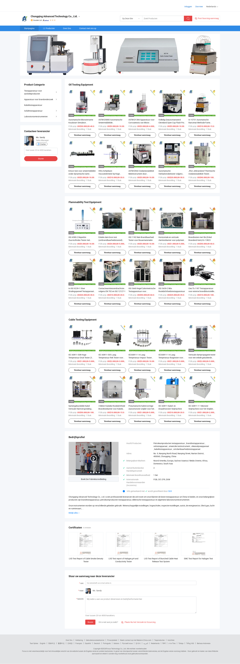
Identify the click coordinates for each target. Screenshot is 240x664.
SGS (170, 491)
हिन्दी (164, 643)
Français (78, 643)
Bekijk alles (73, 512)
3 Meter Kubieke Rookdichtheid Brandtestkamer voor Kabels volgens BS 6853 (111, 409)
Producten (50, 28)
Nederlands (155, 643)
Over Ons (67, 28)
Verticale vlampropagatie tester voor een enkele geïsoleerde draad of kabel (201, 357)
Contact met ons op (87, 28)
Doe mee (199, 6)
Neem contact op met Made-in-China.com (135, 640)
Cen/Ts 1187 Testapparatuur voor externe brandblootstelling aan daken (201, 291)
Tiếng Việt (190, 643)
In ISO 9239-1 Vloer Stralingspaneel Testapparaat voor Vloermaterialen (81, 291)
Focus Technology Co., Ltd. (116, 648)
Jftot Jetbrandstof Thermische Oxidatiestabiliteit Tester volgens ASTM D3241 (201, 174)
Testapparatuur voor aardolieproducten (33, 92)
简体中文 (51, 643)
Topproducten (159, 640)
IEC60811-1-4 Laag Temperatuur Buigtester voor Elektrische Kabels (170, 357)
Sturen (90, 622)
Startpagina (29, 28)
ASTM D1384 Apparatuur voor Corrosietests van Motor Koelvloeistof (141, 122)
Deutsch (97, 643)
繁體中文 (61, 643)
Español (88, 643)
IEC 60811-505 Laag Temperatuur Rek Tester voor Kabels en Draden (110, 357)
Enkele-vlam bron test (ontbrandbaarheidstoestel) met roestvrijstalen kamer (110, 240)
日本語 (70, 643)
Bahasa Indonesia (203, 643)
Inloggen (188, 6)
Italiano (116, 643)
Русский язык (127, 643)
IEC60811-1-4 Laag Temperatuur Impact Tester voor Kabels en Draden (140, 357)
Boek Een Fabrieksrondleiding (93, 479)
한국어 (138, 643)
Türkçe (180, 643)
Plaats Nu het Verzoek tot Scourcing (138, 622)
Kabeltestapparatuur (33, 105)
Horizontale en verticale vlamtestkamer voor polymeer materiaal (171, 240)
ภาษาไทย (172, 643)
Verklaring (79, 640)
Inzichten (171, 640)
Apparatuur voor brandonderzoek (38, 99)
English (42, 643)
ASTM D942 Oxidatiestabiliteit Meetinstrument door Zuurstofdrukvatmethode (141, 174)
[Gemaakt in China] (38, 5)
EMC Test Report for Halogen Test (198, 558)
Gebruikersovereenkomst (95, 640)
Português (107, 643)
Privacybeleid (112, 640)
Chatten (43, 144)
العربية (145, 643)
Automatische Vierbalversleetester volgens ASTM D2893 (170, 174)
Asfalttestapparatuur (33, 110)
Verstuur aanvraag (82, 135)
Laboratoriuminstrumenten (36, 116)
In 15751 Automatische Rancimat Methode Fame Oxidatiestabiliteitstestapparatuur (203, 122)
